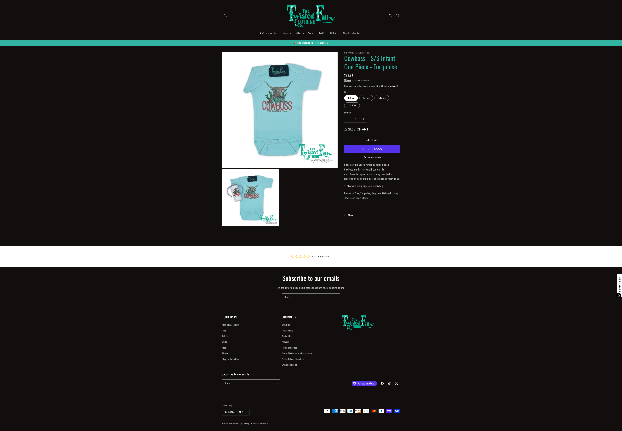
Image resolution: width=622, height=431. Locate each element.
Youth (224, 341)
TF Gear (225, 353)
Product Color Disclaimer (293, 358)
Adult (224, 347)
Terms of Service (289, 347)
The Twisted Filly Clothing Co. (241, 423)
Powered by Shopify (260, 423)
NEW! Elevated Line (230, 324)
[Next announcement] (399, 43)
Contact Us (287, 336)
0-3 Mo (351, 98)
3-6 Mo (366, 98)
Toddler (225, 336)
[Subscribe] (336, 297)
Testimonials (287, 330)
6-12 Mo (382, 98)
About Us (286, 324)
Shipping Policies (289, 364)
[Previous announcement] (223, 43)
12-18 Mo (352, 105)
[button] (225, 15)
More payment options (372, 157)
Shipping (347, 80)
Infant (224, 330)
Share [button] (350, 215)
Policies (285, 341)
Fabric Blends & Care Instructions (297, 353)
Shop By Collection (230, 358)
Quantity (347, 112)
